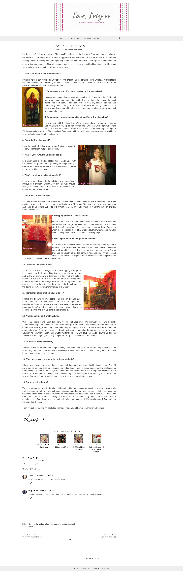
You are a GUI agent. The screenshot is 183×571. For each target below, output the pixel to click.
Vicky (30, 475)
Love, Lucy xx (94, 558)
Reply (30, 482)
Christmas (31, 464)
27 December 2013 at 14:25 (43, 475)
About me (74, 38)
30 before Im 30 (92, 38)
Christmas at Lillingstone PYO (61, 446)
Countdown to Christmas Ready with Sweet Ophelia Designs (96, 448)
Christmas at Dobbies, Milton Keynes (79, 447)
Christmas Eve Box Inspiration (44, 446)
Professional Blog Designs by (91, 569)
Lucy (30, 490)
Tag (37, 464)
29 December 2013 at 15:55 (46, 490)
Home (62, 38)
